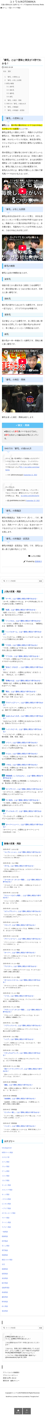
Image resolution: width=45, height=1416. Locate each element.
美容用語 (5, 1278)
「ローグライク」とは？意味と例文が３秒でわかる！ (23, 789)
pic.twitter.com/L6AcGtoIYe (30, 496)
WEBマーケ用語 (7, 1152)
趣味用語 (5, 1297)
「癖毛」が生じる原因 (13, 80)
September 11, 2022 (30, 475)
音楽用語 (5, 1311)
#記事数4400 (12, 1353)
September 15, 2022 (33, 500)
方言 (3, 1264)
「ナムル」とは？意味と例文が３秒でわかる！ (21, 754)
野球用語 (5, 1302)
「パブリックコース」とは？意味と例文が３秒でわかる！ (22, 1025)
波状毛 (10, 87)
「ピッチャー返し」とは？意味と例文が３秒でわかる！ (21, 1112)
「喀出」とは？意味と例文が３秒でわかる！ (20, 691)
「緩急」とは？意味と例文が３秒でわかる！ (18, 1085)
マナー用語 (5, 1218)
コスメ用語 (5, 1176)
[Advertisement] (22, 33)
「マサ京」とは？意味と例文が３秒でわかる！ (21, 645)
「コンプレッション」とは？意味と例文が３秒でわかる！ (22, 852)
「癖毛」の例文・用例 (13, 100)
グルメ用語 (5, 1166)
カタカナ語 (5, 1157)
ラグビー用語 (6, 1227)
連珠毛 (10, 93)
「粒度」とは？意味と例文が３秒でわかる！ (20, 610)
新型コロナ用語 (7, 1260)
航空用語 (5, 1283)
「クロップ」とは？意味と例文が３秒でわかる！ (19, 925)
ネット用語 (5, 1194)
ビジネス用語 (6, 1204)
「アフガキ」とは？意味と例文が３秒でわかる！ (22, 656)
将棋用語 (5, 1255)
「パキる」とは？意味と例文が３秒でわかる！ (21, 765)
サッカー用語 (6, 1185)
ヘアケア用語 (15, 8)
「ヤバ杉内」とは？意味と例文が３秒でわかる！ (22, 800)
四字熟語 (5, 1241)
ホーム (4, 8)
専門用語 (5, 1250)
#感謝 (19, 1353)
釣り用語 (5, 1306)
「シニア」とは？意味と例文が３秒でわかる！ (18, 1039)
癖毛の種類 (9, 83)
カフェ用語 (5, 1162)
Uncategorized (6, 1148)
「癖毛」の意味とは (12, 77)
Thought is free (34, 1396)
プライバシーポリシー (10, 1375)
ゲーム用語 (5, 1171)
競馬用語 (5, 1274)
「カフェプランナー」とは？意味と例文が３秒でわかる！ (22, 911)
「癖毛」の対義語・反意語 (14, 110)
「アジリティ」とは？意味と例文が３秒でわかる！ (20, 966)
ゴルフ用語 (5, 1180)
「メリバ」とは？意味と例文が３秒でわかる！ (21, 742)
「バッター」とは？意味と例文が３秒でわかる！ (19, 1126)
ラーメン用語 (6, 1222)
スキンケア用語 (7, 1190)
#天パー (22, 467)
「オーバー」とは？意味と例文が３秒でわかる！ (19, 952)
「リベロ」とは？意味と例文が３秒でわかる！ (18, 996)
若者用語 (5, 1292)
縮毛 (10, 97)
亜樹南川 (38, 561)
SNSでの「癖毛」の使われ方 (15, 104)
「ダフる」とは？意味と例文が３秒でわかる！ (18, 866)
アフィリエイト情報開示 (11, 1372)
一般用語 (5, 1232)
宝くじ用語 (5, 1246)
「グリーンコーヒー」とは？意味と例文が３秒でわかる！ (22, 939)
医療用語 (5, 1236)
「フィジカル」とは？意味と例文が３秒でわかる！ (23, 621)
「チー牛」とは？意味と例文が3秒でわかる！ (21, 599)
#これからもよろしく (28, 1353)
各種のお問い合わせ (9, 1378)
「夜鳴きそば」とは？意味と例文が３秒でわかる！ (23, 680)
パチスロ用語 (6, 1199)
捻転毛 (10, 90)
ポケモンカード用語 (8, 1213)
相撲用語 (5, 1269)
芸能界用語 (5, 1288)
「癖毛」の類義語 (11, 107)
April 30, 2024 (22, 1357)
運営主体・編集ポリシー (11, 1381)
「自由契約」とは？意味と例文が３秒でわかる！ (19, 1098)
